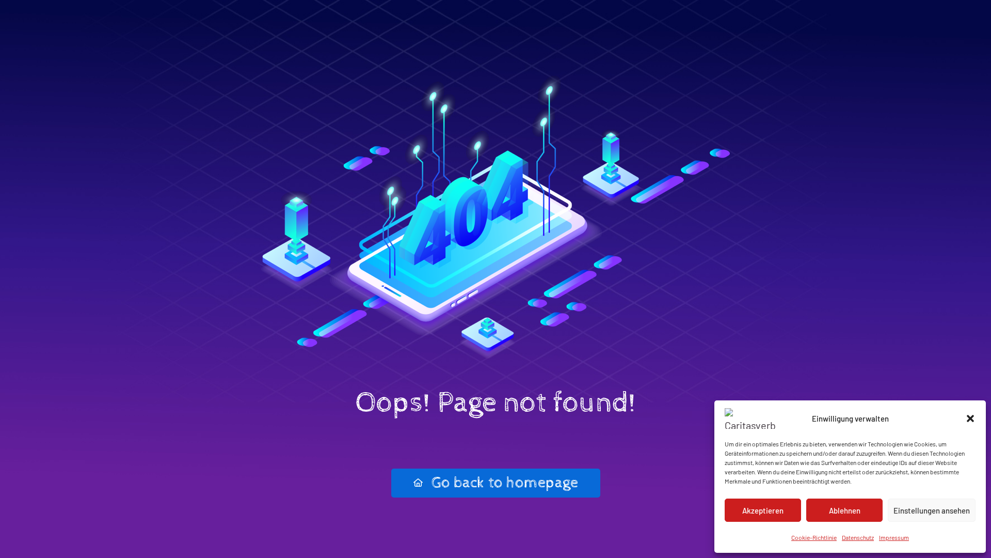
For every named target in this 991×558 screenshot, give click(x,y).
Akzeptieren (763, 510)
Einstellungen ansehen (931, 510)
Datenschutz (858, 537)
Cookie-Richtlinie (814, 537)
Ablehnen (844, 510)
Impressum (894, 537)
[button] (970, 418)
